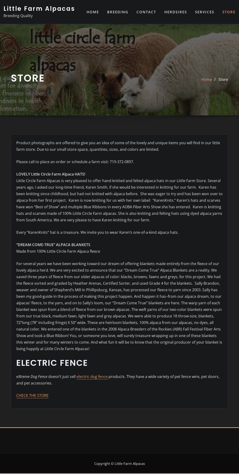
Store (228, 12)
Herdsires (175, 12)
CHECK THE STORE (32, 395)
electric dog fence (92, 376)
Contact (146, 12)
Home (93, 12)
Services (204, 12)
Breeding (117, 12)
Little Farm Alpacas (39, 8)
